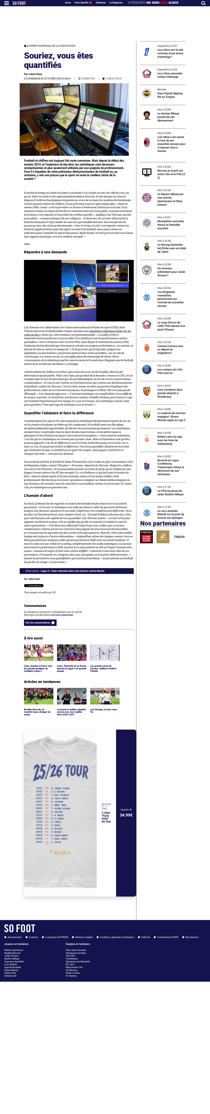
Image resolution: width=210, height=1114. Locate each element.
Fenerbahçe (72, 958)
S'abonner (101, 2)
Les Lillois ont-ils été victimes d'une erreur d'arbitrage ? (159, 44)
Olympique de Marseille (78, 961)
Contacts (33, 937)
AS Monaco (72, 970)
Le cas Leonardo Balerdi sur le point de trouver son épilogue (161, 505)
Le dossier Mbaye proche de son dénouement (157, 107)
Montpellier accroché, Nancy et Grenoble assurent (162, 215)
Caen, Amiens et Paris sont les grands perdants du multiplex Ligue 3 (38, 649)
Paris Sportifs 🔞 (83, 2)
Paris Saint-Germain (76, 950)
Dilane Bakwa (11, 970)
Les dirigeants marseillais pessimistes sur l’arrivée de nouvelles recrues (162, 286)
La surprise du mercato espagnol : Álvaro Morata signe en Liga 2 (162, 407)
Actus (68, 2)
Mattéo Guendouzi (13, 950)
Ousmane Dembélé (14, 961)
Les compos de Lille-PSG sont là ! (157, 362)
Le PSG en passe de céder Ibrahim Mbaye (162, 484)
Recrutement (191, 937)
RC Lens (70, 964)
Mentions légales (84, 937)
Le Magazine (116, 2)
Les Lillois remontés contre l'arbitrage (160, 66)
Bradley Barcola (12, 953)
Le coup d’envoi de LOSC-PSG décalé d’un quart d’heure (162, 316)
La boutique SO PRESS (56, 937)
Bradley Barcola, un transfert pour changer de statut (38, 692)
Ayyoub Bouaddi (12, 967)
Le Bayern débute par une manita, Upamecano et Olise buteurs (158, 188)
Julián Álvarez (11, 955)
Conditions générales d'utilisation (117, 937)
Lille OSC (70, 955)
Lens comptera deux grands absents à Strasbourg (160, 384)
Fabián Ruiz (10, 973)
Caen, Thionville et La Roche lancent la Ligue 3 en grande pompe (71, 649)
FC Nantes (71, 975)
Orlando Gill (10, 975)
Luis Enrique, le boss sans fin (104, 690)
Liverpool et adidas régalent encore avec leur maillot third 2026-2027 (70, 692)
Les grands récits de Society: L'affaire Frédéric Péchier (104, 649)
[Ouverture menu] (6, 3)
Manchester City (74, 967)
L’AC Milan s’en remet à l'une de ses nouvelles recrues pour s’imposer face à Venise (161, 133)
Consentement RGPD (167, 937)
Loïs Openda (10, 964)
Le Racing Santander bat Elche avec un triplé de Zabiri (161, 239)
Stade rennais (73, 973)
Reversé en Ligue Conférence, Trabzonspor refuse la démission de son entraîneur (161, 456)
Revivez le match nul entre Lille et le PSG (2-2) (161, 165)
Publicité (145, 937)
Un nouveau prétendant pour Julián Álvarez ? (159, 262)
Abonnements (15, 937)
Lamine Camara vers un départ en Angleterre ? (158, 340)
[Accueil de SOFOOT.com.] (37, 3)
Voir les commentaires (37, 622)
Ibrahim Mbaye (11, 958)
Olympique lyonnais (76, 953)
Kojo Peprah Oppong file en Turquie (159, 86)
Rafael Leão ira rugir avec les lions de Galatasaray (159, 431)
